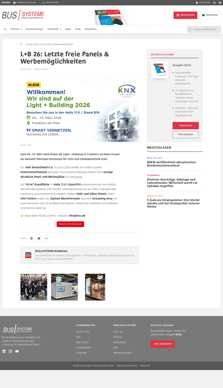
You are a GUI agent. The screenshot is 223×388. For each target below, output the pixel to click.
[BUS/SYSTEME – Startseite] (23, 15)
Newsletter (212, 15)
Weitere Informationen (70, 224)
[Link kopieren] (46, 238)
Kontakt (117, 337)
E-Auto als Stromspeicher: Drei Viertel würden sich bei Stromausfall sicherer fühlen (173, 203)
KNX (78, 337)
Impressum (145, 366)
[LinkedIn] (220, 2)
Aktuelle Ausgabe (122, 353)
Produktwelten (83, 348)
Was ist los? (82, 342)
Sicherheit (81, 353)
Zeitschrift (53, 29)
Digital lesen (185, 126)
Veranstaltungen (34, 29)
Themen (15, 29)
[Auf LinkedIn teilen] (31, 238)
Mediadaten (204, 3)
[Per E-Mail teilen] (39, 238)
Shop (77, 29)
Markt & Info (82, 332)
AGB (115, 348)
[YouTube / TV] (17, 351)
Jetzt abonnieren (163, 344)
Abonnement (187, 15)
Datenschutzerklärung (127, 366)
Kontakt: (6, 3)
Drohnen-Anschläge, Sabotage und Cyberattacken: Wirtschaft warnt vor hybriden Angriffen (172, 183)
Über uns (118, 332)
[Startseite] (5, 29)
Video (68, 29)
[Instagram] (214, 2)
